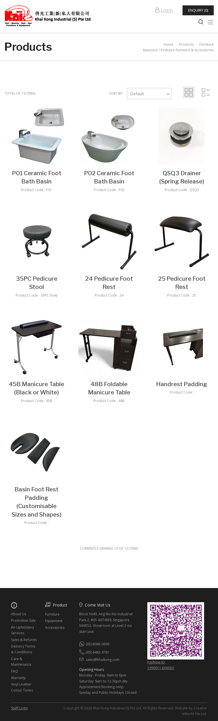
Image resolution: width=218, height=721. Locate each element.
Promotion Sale (23, 620)
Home (168, 44)
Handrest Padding (181, 384)
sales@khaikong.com (103, 659)
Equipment (53, 620)
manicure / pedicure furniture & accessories (178, 50)
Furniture (52, 614)
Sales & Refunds (24, 639)
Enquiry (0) (198, 10)
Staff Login (19, 708)
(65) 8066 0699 (97, 644)
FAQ (14, 671)
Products (186, 44)
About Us (18, 614)
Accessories (54, 627)
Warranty (18, 677)
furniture (206, 44)
